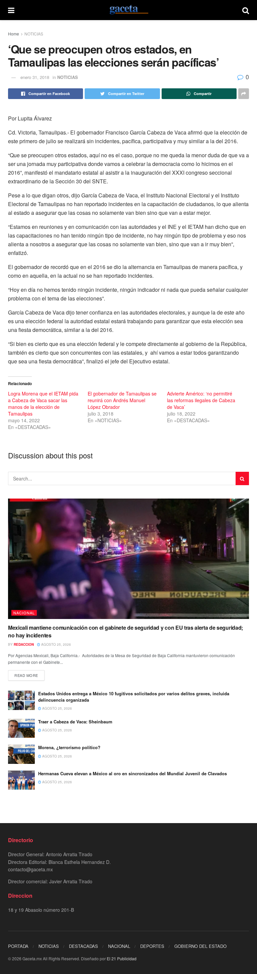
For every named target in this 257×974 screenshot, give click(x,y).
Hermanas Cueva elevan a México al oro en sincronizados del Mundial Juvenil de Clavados (132, 773)
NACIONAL (24, 612)
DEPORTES (152, 946)
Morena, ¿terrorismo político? (69, 747)
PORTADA (18, 946)
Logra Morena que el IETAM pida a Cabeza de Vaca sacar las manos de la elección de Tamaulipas (43, 403)
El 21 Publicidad (122, 958)
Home (13, 33)
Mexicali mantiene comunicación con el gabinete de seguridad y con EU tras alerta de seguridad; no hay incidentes (125, 631)
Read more (26, 675)
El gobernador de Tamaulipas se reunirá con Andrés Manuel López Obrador (122, 400)
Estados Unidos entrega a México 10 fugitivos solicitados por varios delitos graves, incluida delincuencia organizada (133, 696)
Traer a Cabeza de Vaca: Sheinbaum (75, 721)
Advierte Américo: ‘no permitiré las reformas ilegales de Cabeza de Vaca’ (201, 400)
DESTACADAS (83, 946)
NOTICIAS (33, 33)
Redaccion (24, 644)
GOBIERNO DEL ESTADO (200, 946)
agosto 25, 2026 (55, 644)
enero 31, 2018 (34, 77)
